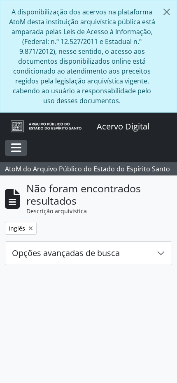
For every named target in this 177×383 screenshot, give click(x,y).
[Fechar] (167, 11)
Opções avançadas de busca (66, 252)
